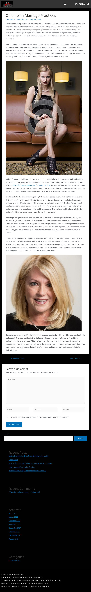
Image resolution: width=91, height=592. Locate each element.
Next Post (75, 359)
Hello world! (13, 460)
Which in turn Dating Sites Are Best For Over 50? (27, 471)
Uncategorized (27, 19)
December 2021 (15, 528)
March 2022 (13, 517)
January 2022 (14, 524)
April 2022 (13, 513)
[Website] (73, 410)
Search (6, 434)
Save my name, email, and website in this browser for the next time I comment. (39, 417)
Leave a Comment (13, 19)
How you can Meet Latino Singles (21, 467)
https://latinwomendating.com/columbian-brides (31, 185)
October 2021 (14, 532)
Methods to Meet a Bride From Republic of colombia (28, 456)
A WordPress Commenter (18, 492)
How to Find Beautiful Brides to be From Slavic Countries (30, 463)
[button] (65, 4)
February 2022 (14, 521)
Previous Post (17, 359)
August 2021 (13, 539)
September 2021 (15, 535)
